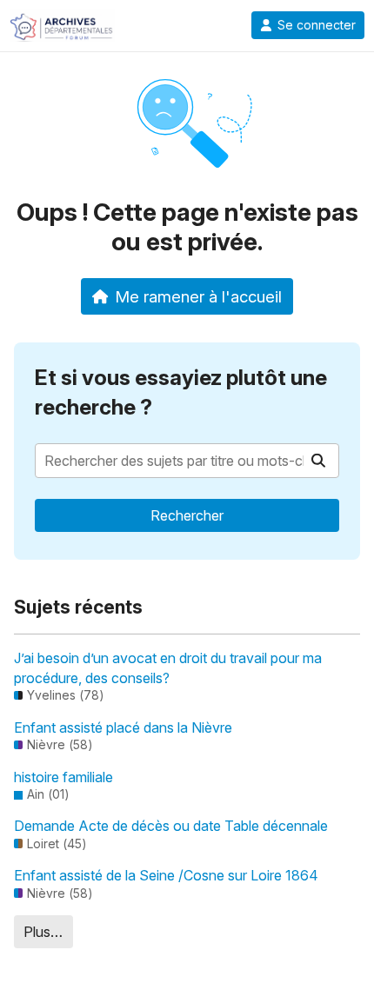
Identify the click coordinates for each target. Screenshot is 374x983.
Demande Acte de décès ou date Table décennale (171, 825)
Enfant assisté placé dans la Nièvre (123, 727)
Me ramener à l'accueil (198, 296)
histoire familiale (63, 777)
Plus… (43, 931)
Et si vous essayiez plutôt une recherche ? (181, 392)
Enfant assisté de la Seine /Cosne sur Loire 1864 (166, 875)
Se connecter (316, 25)
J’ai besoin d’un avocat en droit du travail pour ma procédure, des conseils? (168, 667)
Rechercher (187, 515)
